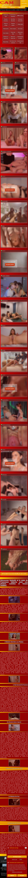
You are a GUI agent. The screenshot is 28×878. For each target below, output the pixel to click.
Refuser (12, 875)
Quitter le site (14, 859)
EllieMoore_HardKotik (6, 48)
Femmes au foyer (5, 15)
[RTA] (20, 859)
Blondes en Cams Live (6, 37)
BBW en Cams (20, 15)
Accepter (22, 875)
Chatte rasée (20, 24)
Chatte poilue (5, 28)
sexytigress (4, 126)
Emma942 (4, 499)
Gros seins (20, 28)
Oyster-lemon (5, 300)
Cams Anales (5, 33)
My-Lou (3, 325)
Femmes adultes (13, 24)
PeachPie (4, 524)
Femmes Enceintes (6, 20)
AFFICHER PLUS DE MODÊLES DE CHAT (14, 573)
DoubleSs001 (5, 201)
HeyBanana (4, 549)
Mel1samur (4, 474)
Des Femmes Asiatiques (13, 15)
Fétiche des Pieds (20, 33)
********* (17, 48)
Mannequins (3, 874)
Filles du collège (6, 24)
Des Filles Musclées (13, 20)
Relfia (3, 226)
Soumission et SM (20, 42)
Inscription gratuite (10, 90)
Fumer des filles (13, 33)
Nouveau (13, 7)
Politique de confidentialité (17, 872)
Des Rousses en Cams (20, 37)
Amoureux (21, 7)
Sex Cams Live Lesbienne (13, 42)
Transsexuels (24, 3)
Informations (3, 873)
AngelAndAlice (5, 400)
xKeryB (3, 101)
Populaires (4, 7)
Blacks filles (5, 41)
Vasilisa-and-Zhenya (6, 424)
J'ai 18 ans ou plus (17, 856)
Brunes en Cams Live (13, 37)
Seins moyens (13, 28)
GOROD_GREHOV (6, 275)
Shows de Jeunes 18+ (20, 20)
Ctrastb (3, 350)
